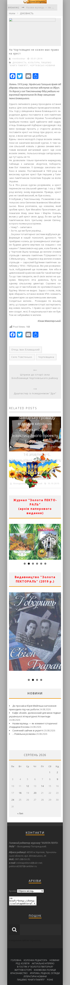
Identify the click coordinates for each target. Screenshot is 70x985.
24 (12, 799)
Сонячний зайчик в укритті (27, 730)
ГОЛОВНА (16, 960)
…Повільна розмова (24, 734)
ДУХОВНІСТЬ (27, 13)
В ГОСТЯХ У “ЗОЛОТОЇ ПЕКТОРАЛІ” (35, 966)
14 (42, 786)
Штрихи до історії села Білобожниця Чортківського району (35, 376)
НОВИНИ (54, 960)
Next (58, 541)
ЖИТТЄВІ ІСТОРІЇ (23, 969)
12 (27, 786)
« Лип (20, 813)
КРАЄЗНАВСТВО (19, 973)
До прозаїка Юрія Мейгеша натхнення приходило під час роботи (32, 707)
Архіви (13, 891)
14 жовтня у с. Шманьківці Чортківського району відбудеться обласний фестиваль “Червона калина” (35, 466)
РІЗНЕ (50, 979)
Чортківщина (46, 357)
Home (12, 13)
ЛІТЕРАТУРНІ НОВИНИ (35, 976)
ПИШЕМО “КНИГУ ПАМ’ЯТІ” (31, 979)
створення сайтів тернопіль (25, 940)
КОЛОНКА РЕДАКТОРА (35, 960)
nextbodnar (18, 58)
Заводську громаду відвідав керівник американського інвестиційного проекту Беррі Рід (35, 429)
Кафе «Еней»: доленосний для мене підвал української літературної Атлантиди (35, 714)
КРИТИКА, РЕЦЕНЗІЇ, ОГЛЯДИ (45, 973)
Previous (11, 541)
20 (35, 792)
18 (20, 792)
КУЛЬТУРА (34, 62)
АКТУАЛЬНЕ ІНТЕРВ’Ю (43, 963)
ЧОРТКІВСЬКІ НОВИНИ (42, 65)
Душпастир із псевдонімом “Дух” (35, 393)
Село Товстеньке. (22, 357)
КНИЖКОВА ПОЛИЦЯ (45, 969)
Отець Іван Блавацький (25, 349)
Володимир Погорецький (27, 446)
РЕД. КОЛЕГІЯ (22, 963)
